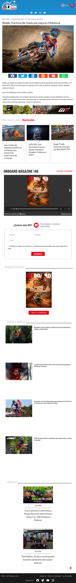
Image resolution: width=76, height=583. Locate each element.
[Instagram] (40, 13)
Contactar (43, 576)
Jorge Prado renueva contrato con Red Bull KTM (61, 147)
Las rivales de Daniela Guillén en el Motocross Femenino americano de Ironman (13, 151)
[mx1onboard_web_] (38, 114)
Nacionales (5, 19)
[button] (12, 76)
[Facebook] (31, 13)
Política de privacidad (54, 576)
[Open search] (72, 5)
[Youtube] (44, 13)
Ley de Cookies (67, 576)
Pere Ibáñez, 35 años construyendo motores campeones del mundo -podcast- (38, 559)
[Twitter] (36, 13)
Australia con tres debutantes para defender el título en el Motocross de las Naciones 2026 (52, 402)
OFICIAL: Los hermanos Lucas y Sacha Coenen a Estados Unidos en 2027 (37, 149)
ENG (66, 5)
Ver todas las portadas (64, 171)
